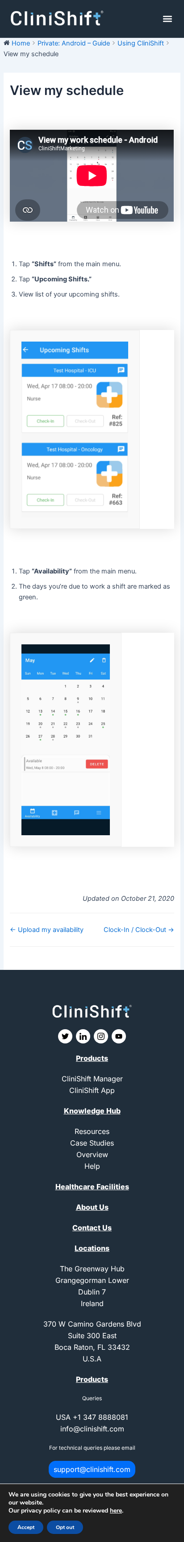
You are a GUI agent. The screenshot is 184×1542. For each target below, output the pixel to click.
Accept (25, 1527)
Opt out (65, 1527)
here (116, 1510)
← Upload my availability (47, 930)
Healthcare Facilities (92, 1186)
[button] (167, 19)
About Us (92, 1207)
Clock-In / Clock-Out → (139, 930)
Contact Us (92, 1227)
